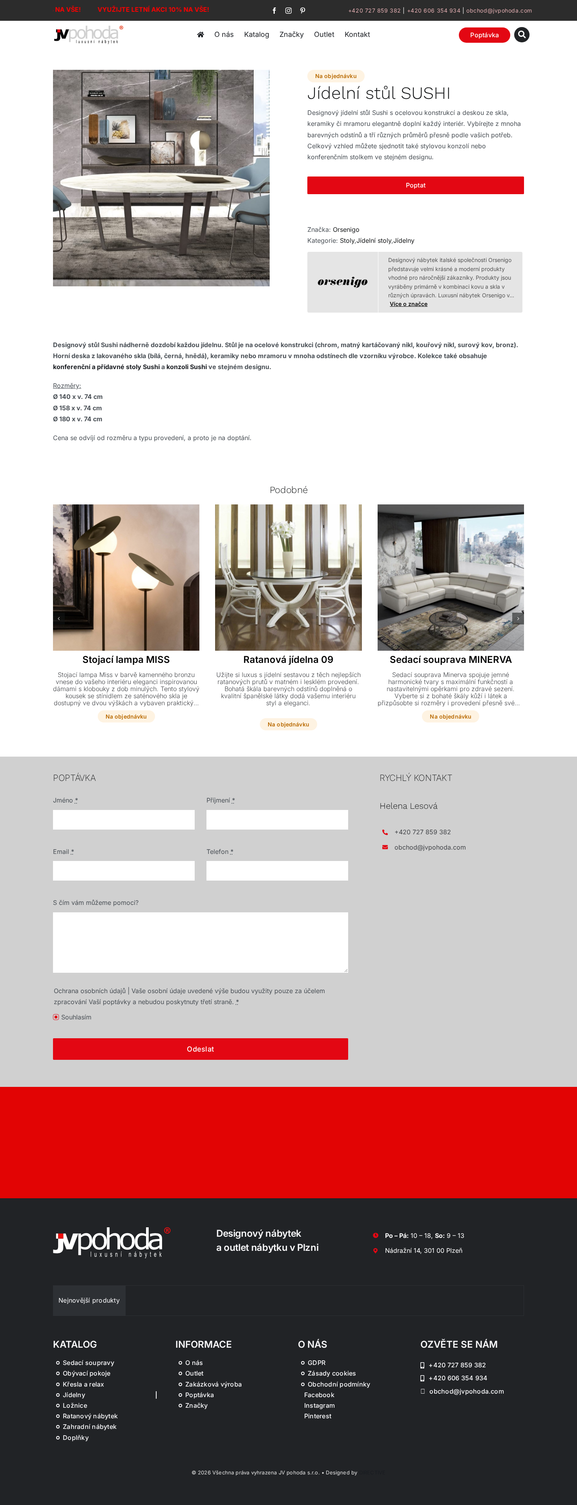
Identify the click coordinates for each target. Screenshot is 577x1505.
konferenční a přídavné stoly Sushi (106, 367)
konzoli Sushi (186, 367)
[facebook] (274, 10)
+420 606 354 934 (434, 10)
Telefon (220, 851)
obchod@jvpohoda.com (499, 10)
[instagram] (288, 10)
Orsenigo (346, 229)
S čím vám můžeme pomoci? (96, 902)
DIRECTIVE (372, 1472)
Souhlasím (76, 1017)
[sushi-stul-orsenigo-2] (161, 178)
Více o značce (408, 303)
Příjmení (220, 800)
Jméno (65, 800)
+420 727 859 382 (374, 10)
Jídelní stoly (373, 240)
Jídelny (403, 240)
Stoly (347, 240)
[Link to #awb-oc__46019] (522, 34)
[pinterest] (302, 10)
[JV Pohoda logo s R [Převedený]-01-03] (88, 27)
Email (63, 851)
